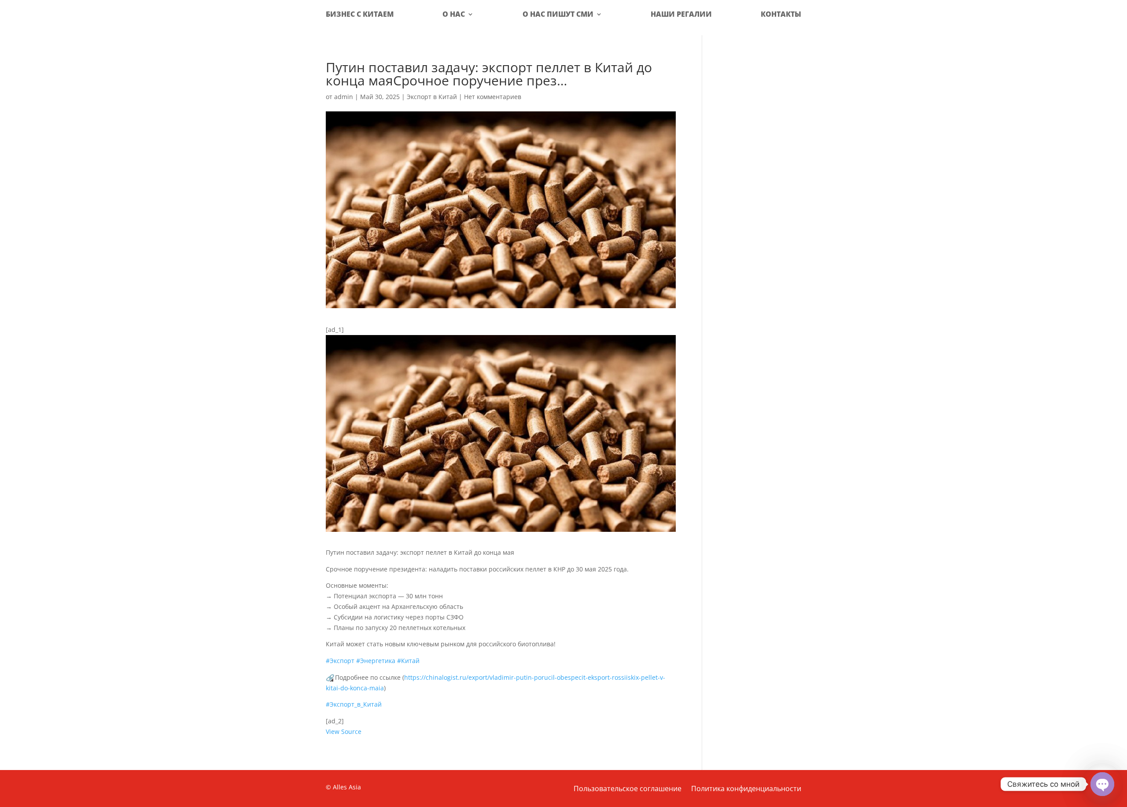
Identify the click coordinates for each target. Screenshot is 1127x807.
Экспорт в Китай (432, 96)
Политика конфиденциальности (746, 789)
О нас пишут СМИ (558, 14)
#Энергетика (375, 660)
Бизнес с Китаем (360, 14)
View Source (343, 731)
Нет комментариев (492, 96)
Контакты (781, 14)
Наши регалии (681, 14)
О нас (453, 14)
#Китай (408, 660)
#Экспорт (340, 660)
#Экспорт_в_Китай (354, 704)
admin (343, 96)
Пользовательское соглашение (627, 789)
